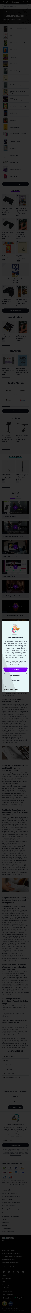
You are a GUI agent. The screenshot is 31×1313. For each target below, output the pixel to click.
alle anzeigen (20, 657)
